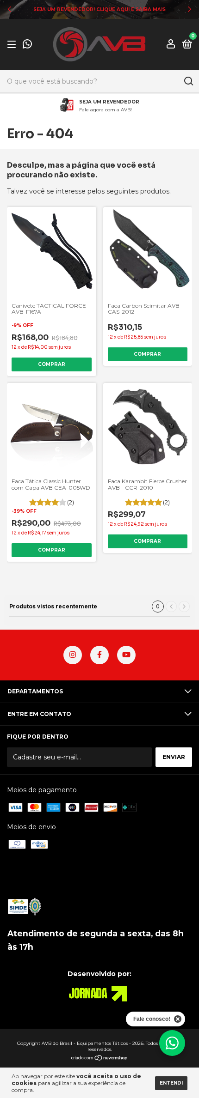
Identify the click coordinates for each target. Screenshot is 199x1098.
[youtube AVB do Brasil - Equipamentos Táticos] (126, 655)
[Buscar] (188, 81)
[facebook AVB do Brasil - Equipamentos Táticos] (99, 655)
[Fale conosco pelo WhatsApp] (27, 45)
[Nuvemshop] (100, 1059)
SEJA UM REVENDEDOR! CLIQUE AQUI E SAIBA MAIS (99, 9)
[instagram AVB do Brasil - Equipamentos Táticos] (72, 655)
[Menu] (13, 44)
